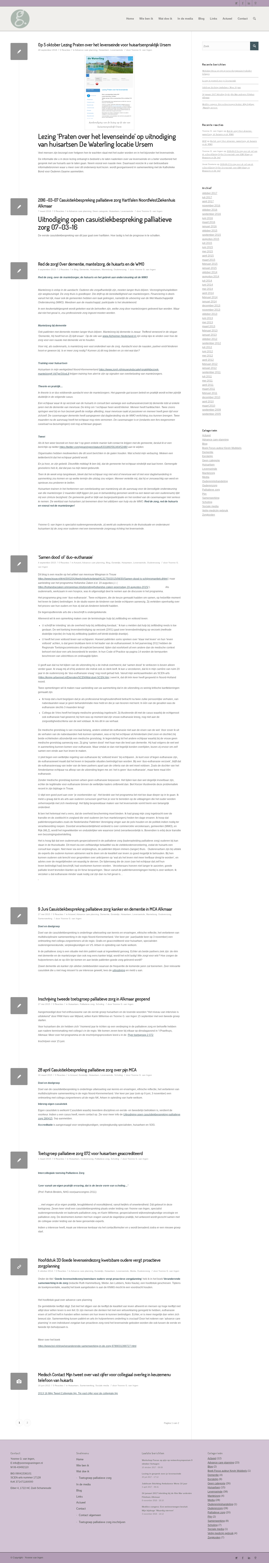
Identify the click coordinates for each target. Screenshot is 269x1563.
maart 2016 (208, 222)
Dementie (84, 269)
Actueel (77, 562)
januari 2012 (209, 368)
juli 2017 (207, 197)
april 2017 (208, 201)
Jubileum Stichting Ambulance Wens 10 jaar (221, 87)
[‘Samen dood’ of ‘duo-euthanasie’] (19, 563)
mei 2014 (207, 288)
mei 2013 (207, 322)
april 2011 (208, 384)
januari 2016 (209, 226)
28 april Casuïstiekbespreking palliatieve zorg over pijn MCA (87, 1069)
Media (133, 1271)
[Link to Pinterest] (255, 3)
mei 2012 (207, 355)
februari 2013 (210, 330)
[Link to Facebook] (243, 3)
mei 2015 (207, 251)
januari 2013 (209, 334)
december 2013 (211, 305)
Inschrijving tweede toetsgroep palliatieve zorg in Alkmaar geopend (94, 999)
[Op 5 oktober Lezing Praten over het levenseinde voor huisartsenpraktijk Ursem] (19, 51)
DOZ (204, 141)
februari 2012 (210, 364)
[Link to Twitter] (236, 3)
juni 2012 (207, 351)
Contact (81, 1508)
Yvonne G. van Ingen (141, 50)
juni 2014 (207, 284)
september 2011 (211, 372)
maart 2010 (208, 405)
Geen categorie (100, 211)
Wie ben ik (82, 1465)
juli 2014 (207, 280)
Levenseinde (116, 50)
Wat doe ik (82, 1471)
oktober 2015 (209, 230)
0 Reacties (65, 50)
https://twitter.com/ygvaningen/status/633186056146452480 (93, 447)
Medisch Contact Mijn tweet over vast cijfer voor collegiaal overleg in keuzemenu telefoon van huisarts (104, 1377)
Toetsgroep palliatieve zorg (95, 1477)
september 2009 (211, 409)
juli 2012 (207, 347)
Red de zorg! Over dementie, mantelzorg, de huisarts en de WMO (91, 264)
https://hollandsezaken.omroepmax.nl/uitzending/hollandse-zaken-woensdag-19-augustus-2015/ (93, 587)
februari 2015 (210, 263)
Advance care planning (86, 50)
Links (79, 1496)
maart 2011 (208, 388)
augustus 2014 (210, 276)
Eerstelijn (116, 562)
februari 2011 (209, 393)
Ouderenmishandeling (215, 481)
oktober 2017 (209, 193)
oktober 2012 (209, 339)
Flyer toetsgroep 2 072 (140, 1035)
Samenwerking (45, 918)
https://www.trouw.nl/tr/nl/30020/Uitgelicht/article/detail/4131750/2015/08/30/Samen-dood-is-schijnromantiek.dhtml (103, 578)
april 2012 (208, 359)
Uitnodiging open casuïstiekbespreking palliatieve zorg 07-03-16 (105, 222)
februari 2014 (210, 297)
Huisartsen (104, 50)
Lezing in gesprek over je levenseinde (219, 80)
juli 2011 (207, 376)
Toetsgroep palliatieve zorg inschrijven (102, 1522)
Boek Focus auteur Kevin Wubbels (221, 448)
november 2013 (211, 309)
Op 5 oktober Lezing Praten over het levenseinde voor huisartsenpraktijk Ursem (104, 44)
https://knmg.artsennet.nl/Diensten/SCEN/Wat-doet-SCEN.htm (74, 677)
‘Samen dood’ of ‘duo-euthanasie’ (65, 557)
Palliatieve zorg (87, 1004)
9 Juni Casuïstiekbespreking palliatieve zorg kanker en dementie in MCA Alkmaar (105, 909)
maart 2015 (208, 259)
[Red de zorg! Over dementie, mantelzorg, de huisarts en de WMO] (19, 270)
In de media (83, 1484)
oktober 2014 (209, 272)
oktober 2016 (209, 209)
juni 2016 (207, 218)
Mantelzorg (107, 269)
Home (79, 1459)
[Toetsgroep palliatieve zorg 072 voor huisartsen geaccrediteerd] (19, 1160)
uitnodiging (118, 970)
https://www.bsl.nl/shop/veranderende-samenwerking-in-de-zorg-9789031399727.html (87, 1346)
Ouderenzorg (120, 269)
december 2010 (211, 397)
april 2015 (208, 255)
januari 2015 (209, 268)
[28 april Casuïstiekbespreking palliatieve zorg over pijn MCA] (19, 1076)
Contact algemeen (90, 1515)
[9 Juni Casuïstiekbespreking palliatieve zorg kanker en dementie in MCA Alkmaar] (19, 915)
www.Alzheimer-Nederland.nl (120, 336)
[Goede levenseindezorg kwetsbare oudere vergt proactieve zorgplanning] (19, 1266)
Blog (76, 269)
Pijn (204, 493)
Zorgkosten (208, 514)
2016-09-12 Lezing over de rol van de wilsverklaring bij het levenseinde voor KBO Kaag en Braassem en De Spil (229, 154)
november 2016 (211, 205)
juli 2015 (207, 243)
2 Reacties (64, 269)
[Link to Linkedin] (249, 3)
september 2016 (211, 214)
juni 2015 (207, 247)
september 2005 (211, 413)
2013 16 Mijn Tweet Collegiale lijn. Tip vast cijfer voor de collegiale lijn (78, 1393)
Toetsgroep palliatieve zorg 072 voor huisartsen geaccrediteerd (90, 1153)
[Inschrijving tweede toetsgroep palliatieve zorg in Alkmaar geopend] (19, 1005)
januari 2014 (209, 301)
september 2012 (211, 343)
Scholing (100, 1004)
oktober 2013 (209, 314)
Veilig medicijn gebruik (215, 510)
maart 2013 (208, 326)
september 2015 (211, 234)
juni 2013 (207, 318)
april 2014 (208, 293)
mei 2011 (207, 380)
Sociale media (102, 1385)
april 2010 (208, 401)
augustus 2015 (210, 239)
